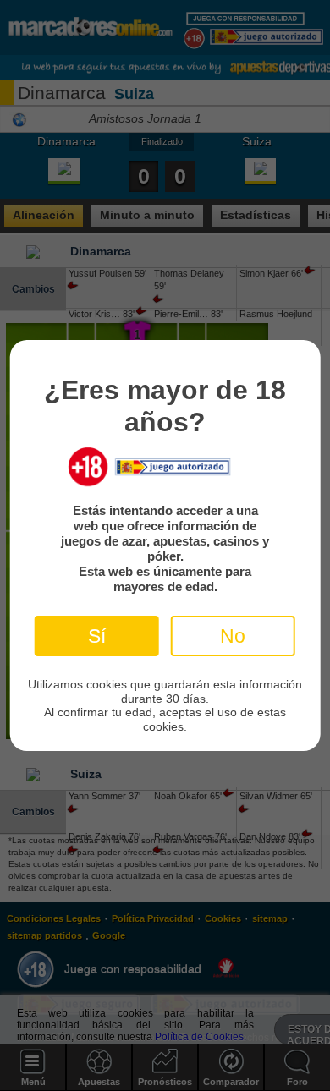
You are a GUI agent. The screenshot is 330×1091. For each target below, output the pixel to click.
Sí (97, 636)
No (232, 636)
